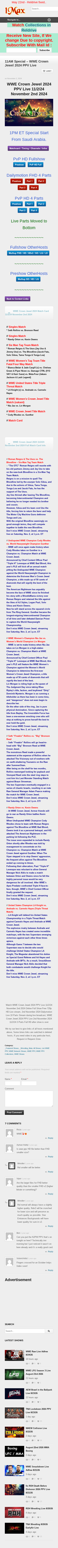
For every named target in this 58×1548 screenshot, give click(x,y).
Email (24, 1079)
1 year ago (26, 1130)
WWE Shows (19, 1054)
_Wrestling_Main (26, 1048)
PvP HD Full (35, 164)
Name (7, 1079)
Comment (9, 1088)
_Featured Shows (12, 1048)
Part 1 (30, 181)
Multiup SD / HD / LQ (28, 279)
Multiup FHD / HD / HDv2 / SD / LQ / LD (28, 253)
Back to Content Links (18, 298)
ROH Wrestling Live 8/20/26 (39, 1508)
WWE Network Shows (17, 1051)
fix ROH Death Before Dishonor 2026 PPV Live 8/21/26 (38, 1489)
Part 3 (22, 187)
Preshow (19, 164)
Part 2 (41, 181)
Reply (50, 1138)
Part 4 (34, 187)
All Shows (37, 1048)
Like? (48, 71)
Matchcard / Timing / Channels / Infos (28, 148)
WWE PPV (31, 1051)
